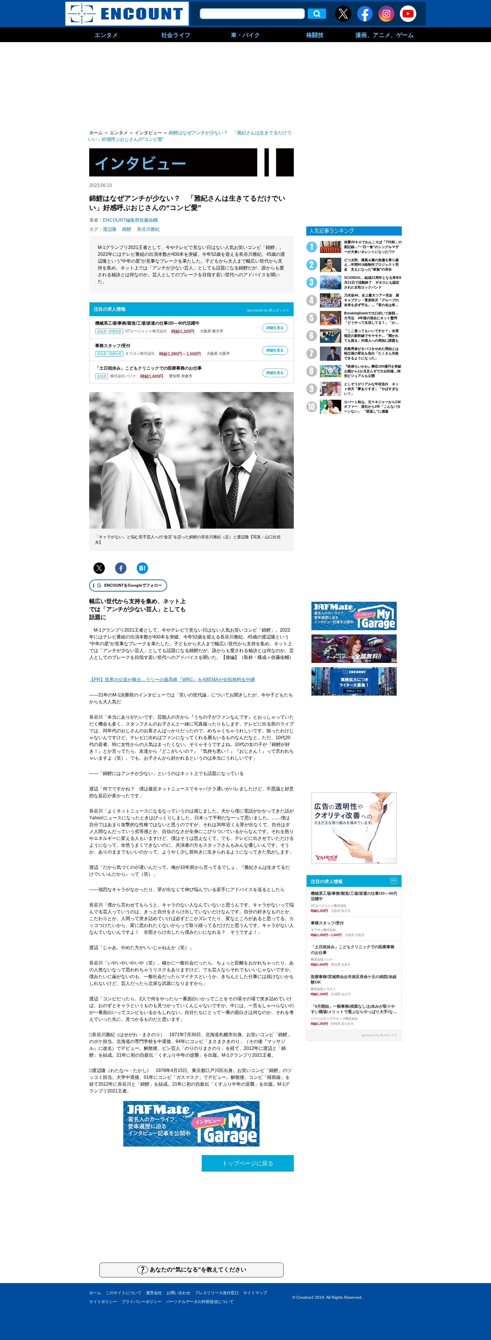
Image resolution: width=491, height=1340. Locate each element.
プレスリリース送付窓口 (217, 1293)
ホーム (95, 1293)
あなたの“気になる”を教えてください (198, 1269)
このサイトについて (124, 1293)
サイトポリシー (103, 1302)
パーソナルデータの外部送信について (200, 1302)
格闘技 (315, 34)
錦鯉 (126, 229)
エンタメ (106, 34)
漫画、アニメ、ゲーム (384, 34)
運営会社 (154, 1293)
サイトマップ (255, 1293)
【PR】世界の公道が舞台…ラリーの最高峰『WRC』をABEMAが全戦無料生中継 (172, 679)
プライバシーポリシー (141, 1302)
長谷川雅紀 (148, 229)
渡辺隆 (109, 229)
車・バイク (245, 34)
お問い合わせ (178, 1293)
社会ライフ (176, 34)
